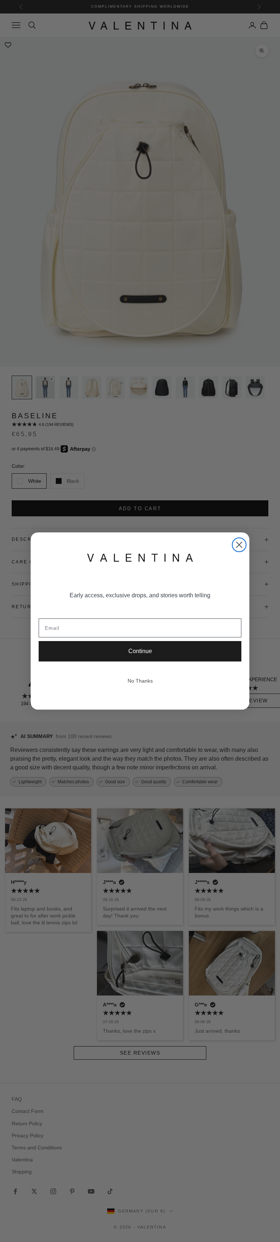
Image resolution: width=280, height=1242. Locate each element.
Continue (140, 651)
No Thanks (140, 681)
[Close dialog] (239, 545)
